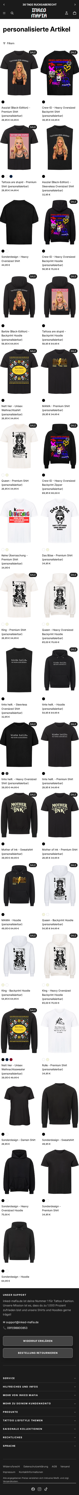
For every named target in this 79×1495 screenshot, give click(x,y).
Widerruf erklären (38, 1340)
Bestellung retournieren (38, 1352)
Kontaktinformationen (31, 1472)
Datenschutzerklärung (36, 1466)
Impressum (9, 1472)
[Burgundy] (11, 1059)
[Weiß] (7, 176)
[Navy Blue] (11, 176)
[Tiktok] (46, 1489)
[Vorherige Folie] (4, 5)
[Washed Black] (7, 773)
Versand (65, 1466)
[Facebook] (33, 1489)
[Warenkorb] (75, 13)
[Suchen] (12, 13)
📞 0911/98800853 (15, 1328)
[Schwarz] (2, 101)
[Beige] (7, 475)
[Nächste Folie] (75, 5)
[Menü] (4, 13)
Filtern (10, 43)
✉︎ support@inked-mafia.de (21, 1322)
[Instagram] (39, 1489)
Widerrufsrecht (11, 1466)
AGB (54, 1466)
